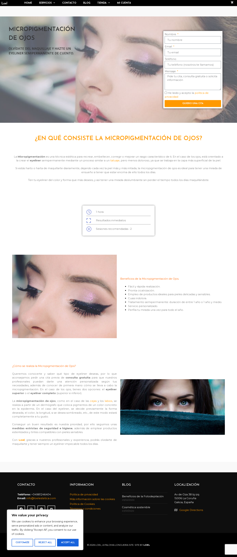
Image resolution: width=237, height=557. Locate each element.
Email (169, 46)
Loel (22, 440)
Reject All (45, 542)
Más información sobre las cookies (92, 499)
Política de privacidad (84, 494)
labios (108, 401)
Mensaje (170, 71)
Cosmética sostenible (136, 507)
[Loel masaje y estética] (10, 3)
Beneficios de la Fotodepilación (143, 496)
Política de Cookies (82, 504)
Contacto (69, 3)
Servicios (45, 3)
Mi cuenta (124, 3)
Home (28, 3)
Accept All (68, 542)
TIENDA (102, 3)
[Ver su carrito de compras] (232, 3)
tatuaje (115, 160)
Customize (22, 542)
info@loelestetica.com (41, 498)
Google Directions (191, 510)
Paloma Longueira (116, 544)
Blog (86, 3)
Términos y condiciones (85, 508)
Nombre (171, 34)
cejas (93, 401)
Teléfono (170, 59)
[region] (45, 530)
